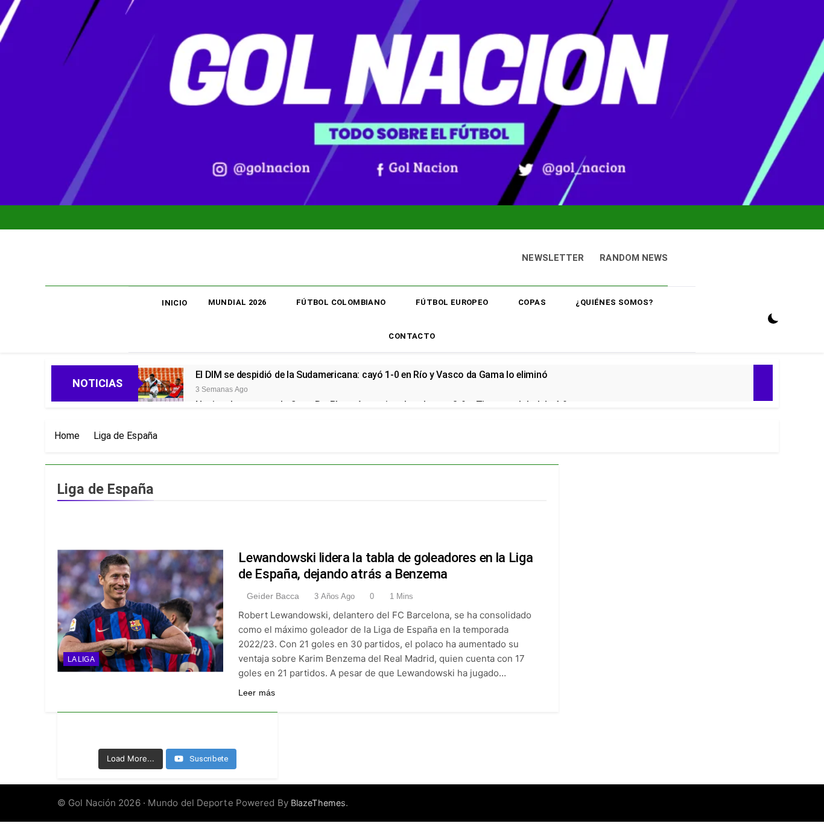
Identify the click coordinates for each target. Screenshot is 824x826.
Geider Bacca (273, 596)
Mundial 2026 (237, 302)
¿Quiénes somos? (614, 302)
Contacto (411, 336)
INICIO (174, 302)
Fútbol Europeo (452, 302)
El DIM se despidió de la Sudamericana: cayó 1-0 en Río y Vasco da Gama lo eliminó (371, 374)
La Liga (81, 659)
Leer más (256, 692)
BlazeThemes (318, 803)
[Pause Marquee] (763, 383)
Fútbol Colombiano (341, 302)
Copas (532, 302)
